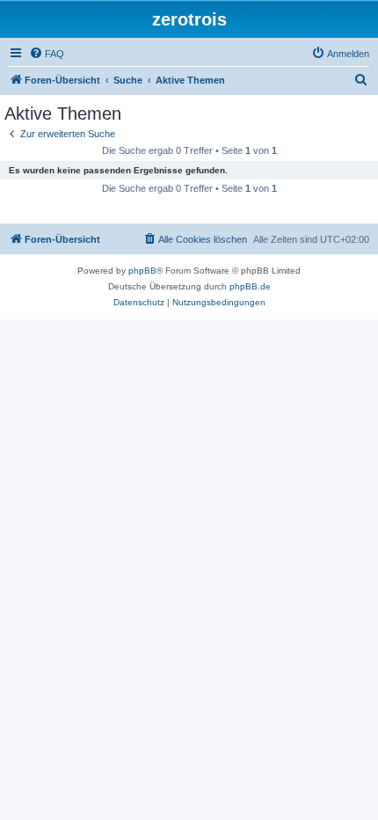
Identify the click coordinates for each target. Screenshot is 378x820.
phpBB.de (250, 286)
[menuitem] (46, 53)
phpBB (142, 270)
